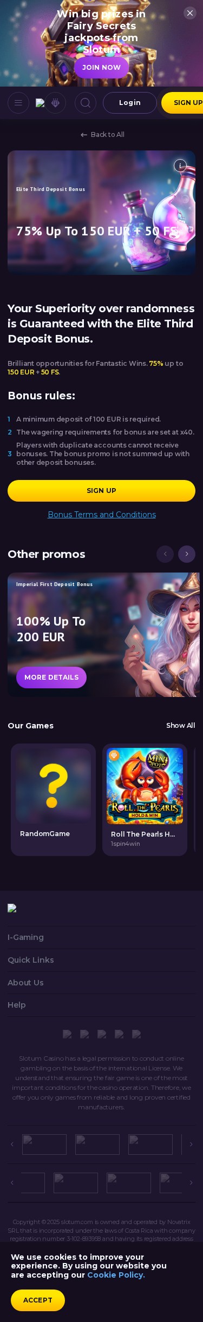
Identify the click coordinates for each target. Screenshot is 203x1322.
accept (38, 1300)
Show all (180, 725)
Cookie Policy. (116, 1275)
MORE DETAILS (51, 677)
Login (130, 102)
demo (144, 785)
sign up (101, 490)
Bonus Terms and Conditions (102, 514)
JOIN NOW (101, 67)
